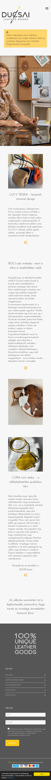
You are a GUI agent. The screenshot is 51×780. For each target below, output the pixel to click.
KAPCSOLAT (10, 695)
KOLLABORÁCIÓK (13, 685)
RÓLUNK (9, 675)
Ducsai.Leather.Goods (36, 762)
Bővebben (10, 778)
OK (42, 774)
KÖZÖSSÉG (10, 690)
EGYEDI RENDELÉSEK (14, 680)
